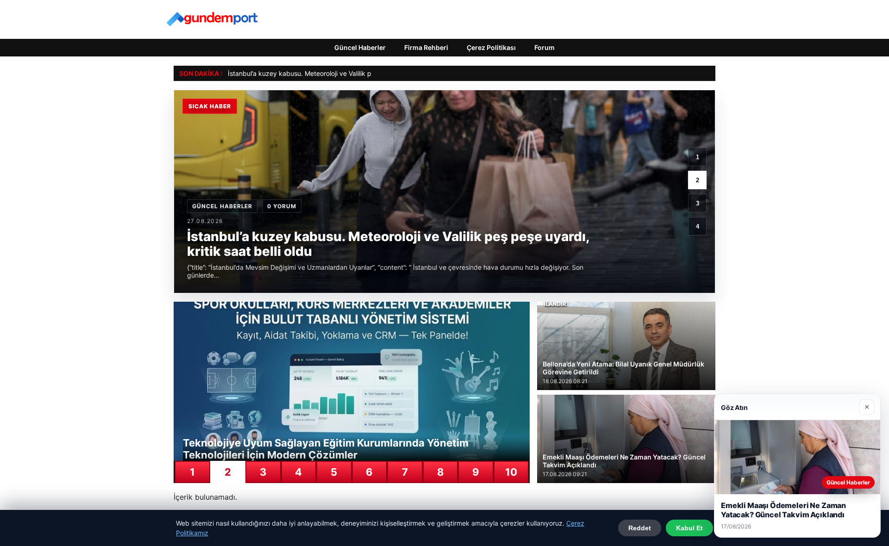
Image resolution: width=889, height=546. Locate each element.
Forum (544, 47)
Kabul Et (689, 528)
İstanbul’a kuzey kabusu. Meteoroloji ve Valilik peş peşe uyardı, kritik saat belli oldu (353, 73)
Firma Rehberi (426, 47)
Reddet (639, 528)
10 (511, 472)
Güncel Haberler (360, 47)
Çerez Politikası (491, 47)
